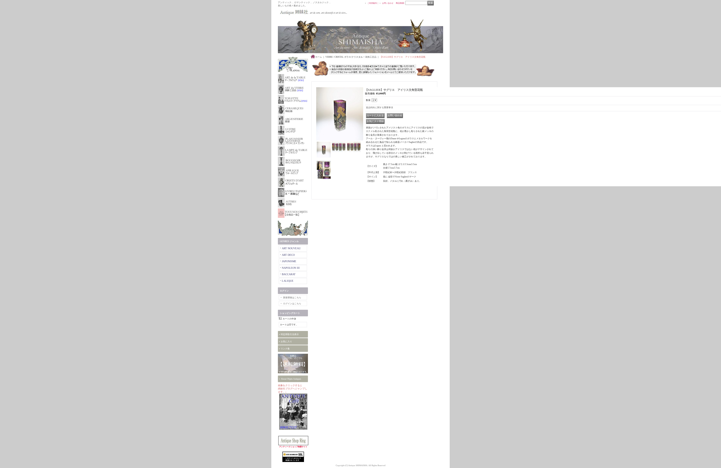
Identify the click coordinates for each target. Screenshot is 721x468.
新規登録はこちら (292, 297)
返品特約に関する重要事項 (379, 107)
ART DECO (288, 255)
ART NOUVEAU (291, 248)
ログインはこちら (292, 303)
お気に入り (286, 341)
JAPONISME (289, 261)
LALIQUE (287, 280)
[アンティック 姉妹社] (312, 11)
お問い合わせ (387, 3)
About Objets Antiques (291, 379)
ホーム (318, 57)
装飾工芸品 (370, 57)
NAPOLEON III (291, 268)
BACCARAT (289, 274)
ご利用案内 (372, 3)
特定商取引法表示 (290, 334)
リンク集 (285, 348)
